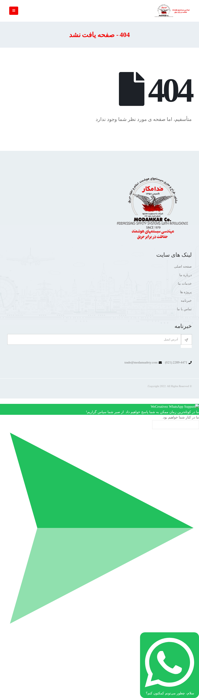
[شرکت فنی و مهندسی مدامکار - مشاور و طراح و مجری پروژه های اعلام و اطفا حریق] (172, 11)
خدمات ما (185, 283)
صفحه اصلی (183, 266)
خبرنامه (186, 300)
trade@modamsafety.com (141, 362)
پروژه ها (186, 292)
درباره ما (185, 275)
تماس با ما (184, 309)
